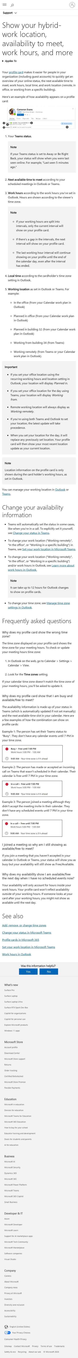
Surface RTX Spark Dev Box (16, 1007)
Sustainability (10, 1316)
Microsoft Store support (14, 1058)
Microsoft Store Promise (15, 1082)
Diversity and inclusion (14, 1304)
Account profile (11, 1047)
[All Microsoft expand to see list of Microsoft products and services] (4, 5)
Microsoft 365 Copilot (13, 1196)
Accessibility (9, 1310)
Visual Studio (10, 1259)
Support (8, 12)
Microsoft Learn (11, 1230)
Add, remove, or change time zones (24, 925)
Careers (7, 1275)
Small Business (10, 1202)
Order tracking (10, 1070)
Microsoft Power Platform (15, 1184)
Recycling (22, 1351)
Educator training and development (19, 1133)
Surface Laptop (10, 996)
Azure (6, 1218)
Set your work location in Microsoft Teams (48, 549)
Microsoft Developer (13, 1224)
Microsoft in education (14, 1104)
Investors (8, 1299)
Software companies (13, 1253)
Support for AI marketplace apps (18, 1236)
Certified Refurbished (13, 1076)
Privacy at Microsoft (13, 1293)
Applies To (10, 61)
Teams (6, 494)
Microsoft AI (9, 1161)
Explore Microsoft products (16, 1024)
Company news (11, 1287)
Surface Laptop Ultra (13, 1001)
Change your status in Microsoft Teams (26, 932)
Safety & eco (10, 1351)
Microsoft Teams (11, 1190)
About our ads (35, 1351)
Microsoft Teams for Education (17, 1116)
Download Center (12, 1053)
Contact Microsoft (22, 1346)
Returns (7, 1064)
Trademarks (59, 1346)
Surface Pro (9, 990)
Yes (28, 971)
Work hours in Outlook (16, 954)
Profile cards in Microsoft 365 (20, 940)
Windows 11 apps (12, 1030)
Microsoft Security (12, 1167)
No (49, 971)
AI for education (11, 1145)
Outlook (60, 489)
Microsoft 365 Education (15, 1121)
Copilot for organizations (15, 1013)
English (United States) (20, 1326)
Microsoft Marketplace (14, 1247)
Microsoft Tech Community (16, 1241)
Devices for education (13, 1110)
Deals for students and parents (18, 1139)
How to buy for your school (16, 1127)
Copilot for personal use (14, 1019)
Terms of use (46, 1346)
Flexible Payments (12, 1087)
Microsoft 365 (10, 1179)
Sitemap (8, 1346)
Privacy (35, 1346)
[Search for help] (13, 5)
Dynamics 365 (10, 1173)
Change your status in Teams (31, 533)
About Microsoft (11, 1281)
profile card (16, 72)
